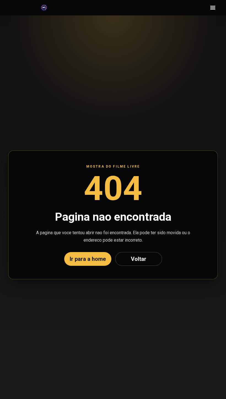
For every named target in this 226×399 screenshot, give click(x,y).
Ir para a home (88, 259)
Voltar (138, 259)
